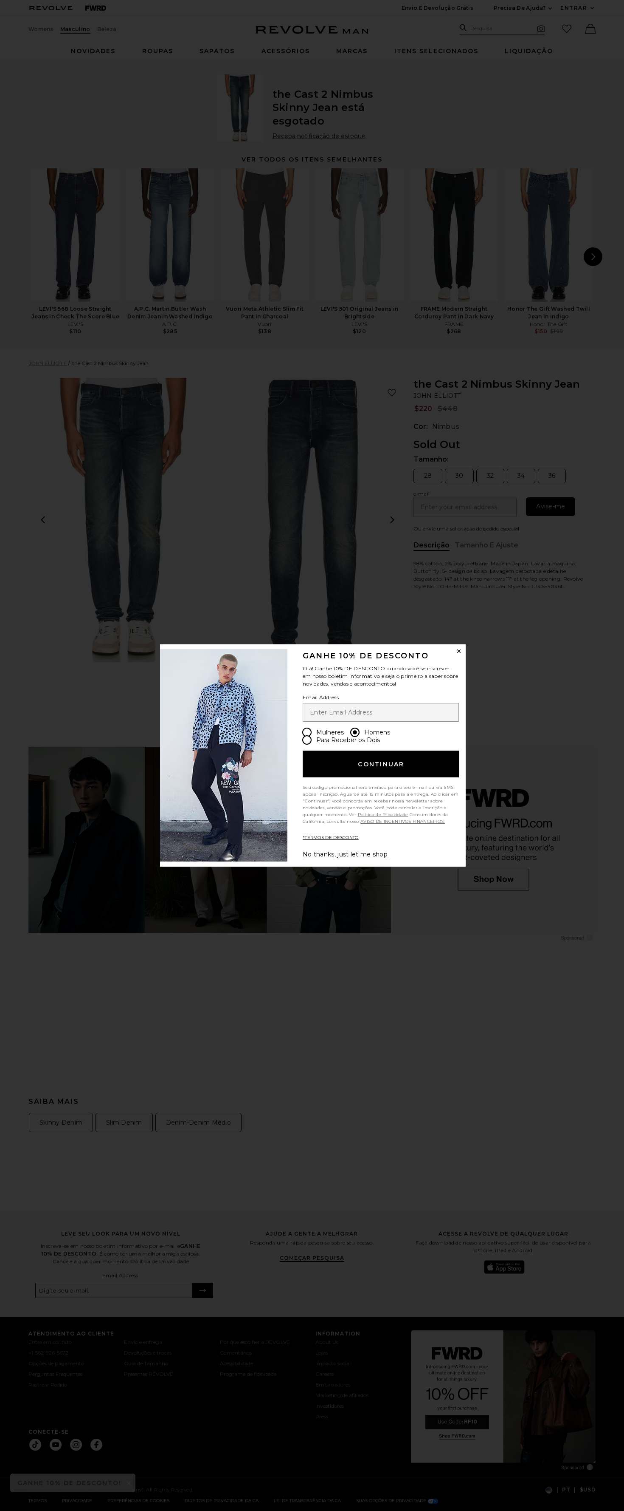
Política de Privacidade (383, 814)
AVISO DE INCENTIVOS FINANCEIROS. (402, 821)
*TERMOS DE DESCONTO (331, 837)
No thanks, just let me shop (345, 854)
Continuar (381, 764)
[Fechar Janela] (459, 651)
